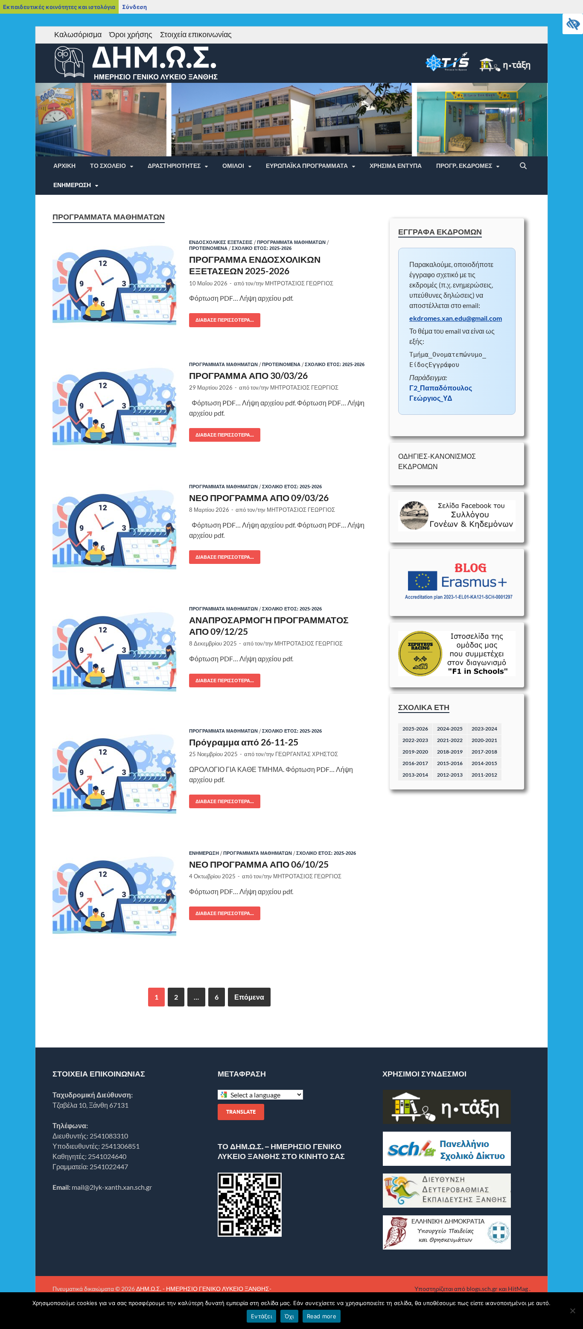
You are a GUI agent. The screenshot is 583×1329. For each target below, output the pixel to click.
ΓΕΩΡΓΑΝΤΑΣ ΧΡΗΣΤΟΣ (306, 754)
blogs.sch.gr (482, 1288)
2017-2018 (484, 751)
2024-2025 (450, 728)
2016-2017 (415, 763)
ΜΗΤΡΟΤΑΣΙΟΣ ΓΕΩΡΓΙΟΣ (299, 283)
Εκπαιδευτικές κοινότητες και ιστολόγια (59, 6)
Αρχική (64, 165)
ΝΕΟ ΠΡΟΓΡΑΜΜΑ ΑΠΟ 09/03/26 (259, 497)
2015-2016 (450, 763)
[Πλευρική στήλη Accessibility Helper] (573, 24)
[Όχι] (572, 1310)
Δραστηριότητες (174, 165)
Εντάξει (261, 1316)
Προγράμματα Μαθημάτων (291, 242)
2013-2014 (415, 775)
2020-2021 (484, 740)
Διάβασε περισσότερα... (221, 318)
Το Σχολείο (108, 165)
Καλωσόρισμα (78, 34)
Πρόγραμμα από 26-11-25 (243, 741)
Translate (241, 1112)
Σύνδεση (134, 6)
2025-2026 (415, 728)
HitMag (518, 1288)
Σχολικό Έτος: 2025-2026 (262, 248)
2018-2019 (450, 751)
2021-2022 (450, 740)
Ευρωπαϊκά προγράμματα (307, 165)
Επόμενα (249, 997)
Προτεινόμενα (208, 248)
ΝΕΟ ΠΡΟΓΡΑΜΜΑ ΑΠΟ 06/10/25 (259, 864)
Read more (321, 1316)
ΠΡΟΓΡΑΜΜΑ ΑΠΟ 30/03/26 (248, 375)
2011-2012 (484, 775)
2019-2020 (415, 751)
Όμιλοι (233, 165)
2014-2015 (484, 763)
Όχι (289, 1316)
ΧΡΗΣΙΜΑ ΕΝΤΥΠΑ (396, 165)
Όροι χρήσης (130, 34)
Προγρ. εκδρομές (464, 165)
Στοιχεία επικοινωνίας (196, 34)
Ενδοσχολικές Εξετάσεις (221, 242)
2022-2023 (415, 740)
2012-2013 (450, 775)
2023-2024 (484, 728)
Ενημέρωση (72, 185)
